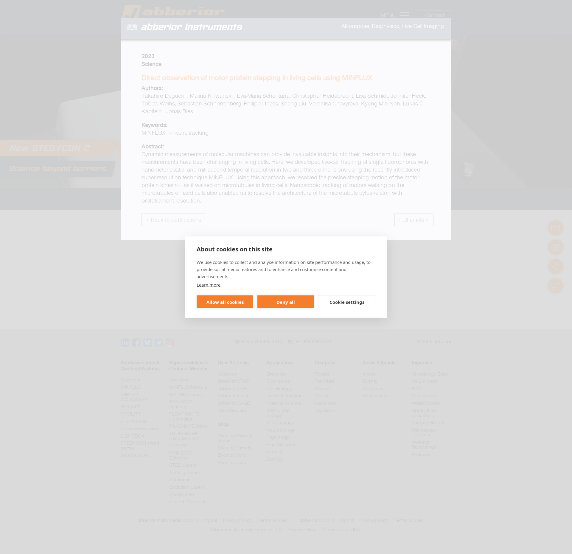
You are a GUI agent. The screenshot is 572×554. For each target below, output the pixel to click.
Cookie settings (346, 302)
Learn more (208, 285)
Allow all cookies (225, 302)
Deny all (285, 302)
